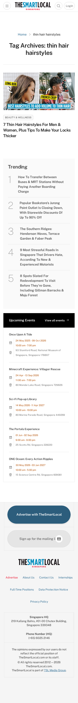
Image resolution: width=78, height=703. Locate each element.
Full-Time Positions (22, 589)
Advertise (12, 577)
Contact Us (46, 577)
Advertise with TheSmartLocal (39, 514)
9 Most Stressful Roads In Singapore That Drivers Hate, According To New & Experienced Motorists (41, 257)
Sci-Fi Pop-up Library (23, 399)
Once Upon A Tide (20, 334)
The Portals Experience (24, 429)
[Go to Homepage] (33, 6)
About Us (28, 577)
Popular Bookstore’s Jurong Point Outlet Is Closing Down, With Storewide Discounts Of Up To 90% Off (41, 210)
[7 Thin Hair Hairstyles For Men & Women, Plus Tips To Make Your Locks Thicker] (39, 91)
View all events (55, 320)
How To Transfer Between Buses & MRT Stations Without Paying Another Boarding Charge (41, 184)
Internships (65, 577)
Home (22, 34)
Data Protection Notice (53, 589)
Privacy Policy (39, 601)
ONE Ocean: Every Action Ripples (31, 459)
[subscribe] (59, 539)
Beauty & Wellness (18, 117)
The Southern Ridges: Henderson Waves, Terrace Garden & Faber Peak (40, 233)
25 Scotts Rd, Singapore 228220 (34, 444)
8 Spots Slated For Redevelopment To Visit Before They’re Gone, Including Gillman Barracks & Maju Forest (42, 285)
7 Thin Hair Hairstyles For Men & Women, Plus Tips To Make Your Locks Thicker (37, 130)
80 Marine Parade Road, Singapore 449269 (40, 415)
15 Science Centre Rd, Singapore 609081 (39, 474)
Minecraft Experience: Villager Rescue (34, 369)
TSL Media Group (55, 670)
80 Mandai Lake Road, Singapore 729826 (39, 385)
